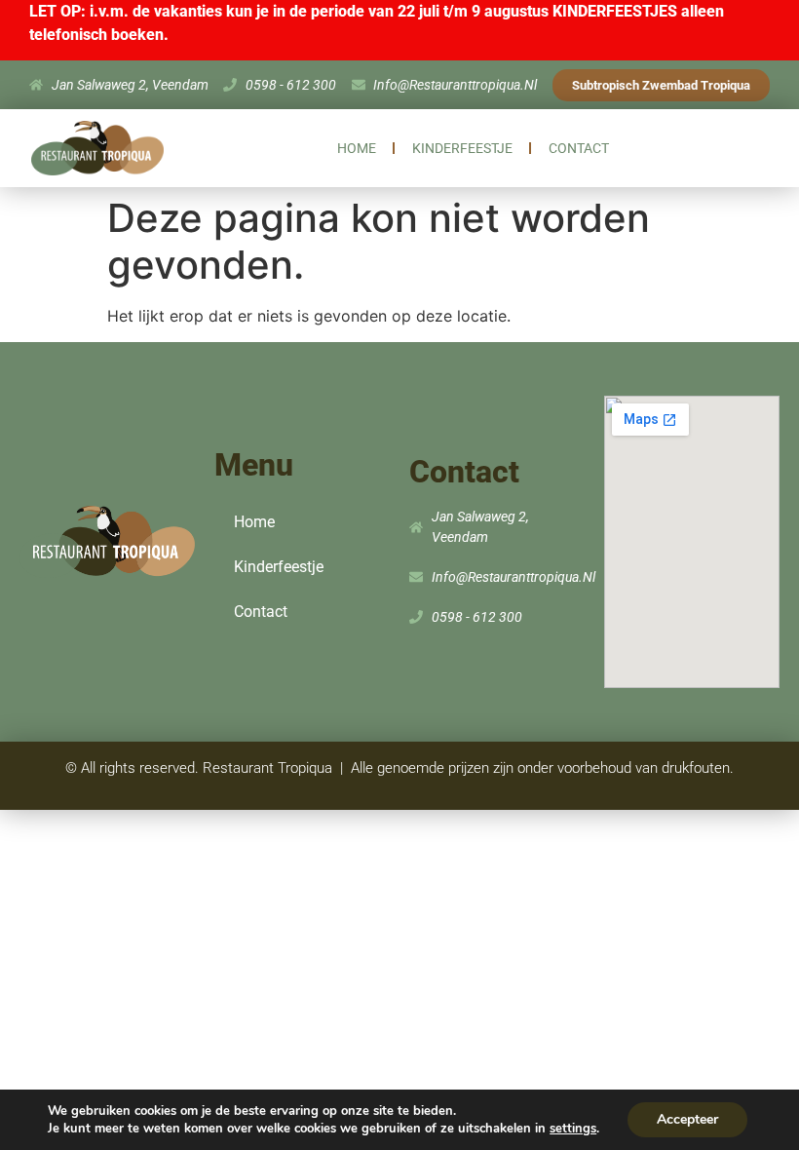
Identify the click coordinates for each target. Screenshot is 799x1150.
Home (356, 148)
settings (573, 1128)
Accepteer (687, 1119)
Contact (579, 148)
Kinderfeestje (462, 148)
